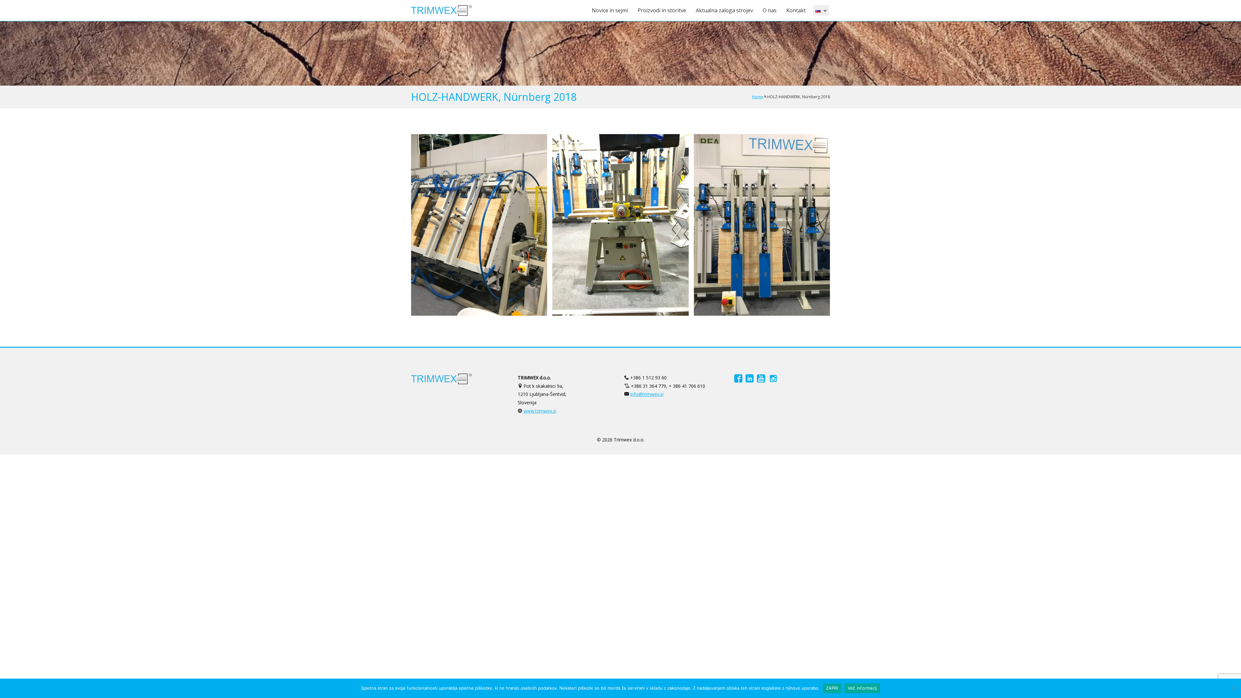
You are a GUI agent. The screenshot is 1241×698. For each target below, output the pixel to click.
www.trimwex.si (540, 411)
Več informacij (862, 688)
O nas (770, 10)
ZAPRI (832, 688)
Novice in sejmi (610, 10)
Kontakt (796, 10)
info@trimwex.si (646, 394)
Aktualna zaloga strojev (724, 10)
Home (757, 97)
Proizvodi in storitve (662, 10)
